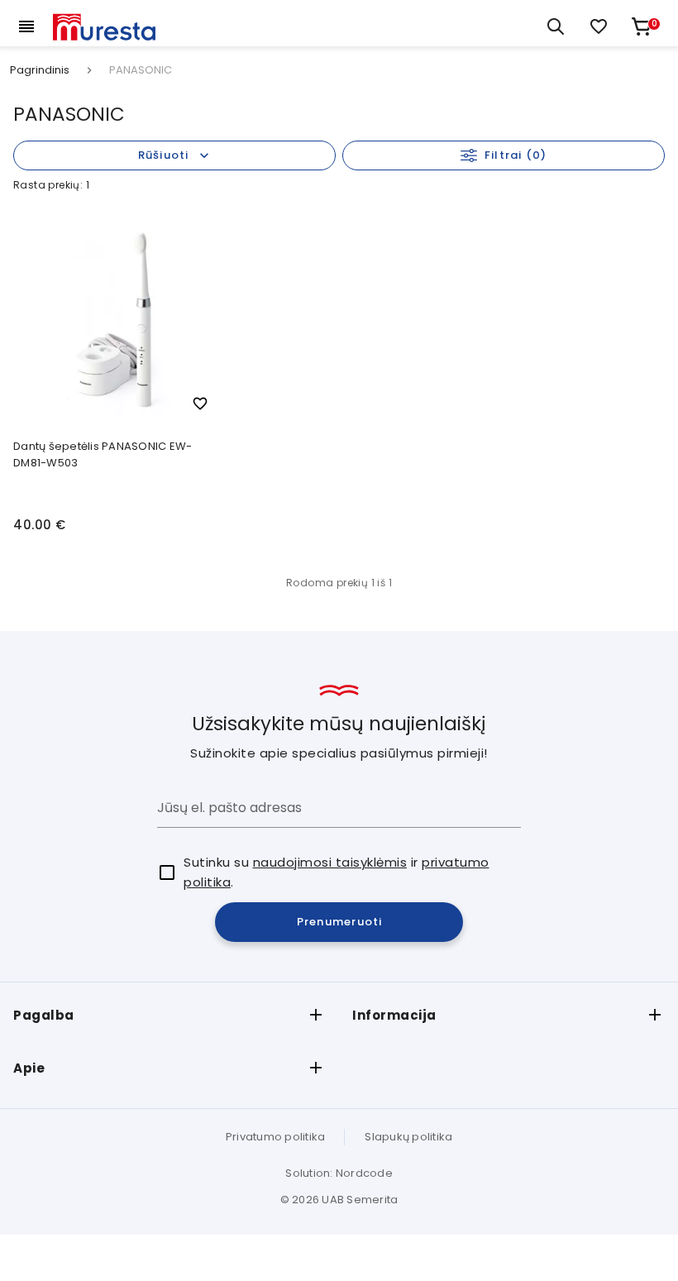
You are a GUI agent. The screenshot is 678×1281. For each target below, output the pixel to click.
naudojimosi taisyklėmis (330, 862)
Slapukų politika (408, 1137)
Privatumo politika (276, 1137)
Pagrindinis (39, 70)
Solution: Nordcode (339, 1173)
